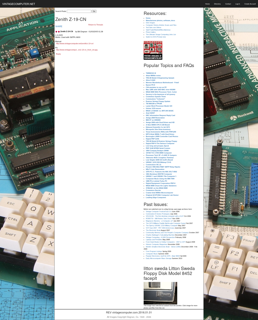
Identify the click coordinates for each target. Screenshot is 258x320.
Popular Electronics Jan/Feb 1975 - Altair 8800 (162, 256)
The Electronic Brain (153, 230)
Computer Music (152, 254)
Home (207, 4)
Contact (228, 4)
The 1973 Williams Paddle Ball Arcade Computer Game (165, 223)
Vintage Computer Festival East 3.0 (158, 211)
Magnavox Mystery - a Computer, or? (159, 221)
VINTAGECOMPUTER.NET (18, 4)
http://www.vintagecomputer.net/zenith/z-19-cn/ (74, 44)
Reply (58, 54)
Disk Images (150, 23)
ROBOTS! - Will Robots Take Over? (159, 218)
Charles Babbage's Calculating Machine (160, 235)
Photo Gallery (151, 32)
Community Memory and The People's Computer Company (167, 232)
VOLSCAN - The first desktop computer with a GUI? (165, 216)
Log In (237, 4)
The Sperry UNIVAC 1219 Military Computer (162, 225)
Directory (217, 4)
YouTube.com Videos (153, 27)
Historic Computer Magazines (156, 244)
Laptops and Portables (154, 239)
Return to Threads (95, 25)
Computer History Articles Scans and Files (161, 25)
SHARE (58, 26)
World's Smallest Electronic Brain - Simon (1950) (163, 247)
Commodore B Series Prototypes (158, 214)
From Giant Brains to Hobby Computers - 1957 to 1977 (166, 242)
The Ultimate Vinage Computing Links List (161, 34)
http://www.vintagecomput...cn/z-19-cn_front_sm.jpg (76, 50)
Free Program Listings (154, 251)
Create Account (250, 4)
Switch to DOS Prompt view (156, 37)
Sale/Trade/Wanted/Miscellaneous (158, 30)
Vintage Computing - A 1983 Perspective (160, 237)
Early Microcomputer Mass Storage (159, 258)
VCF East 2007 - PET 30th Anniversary (160, 228)
